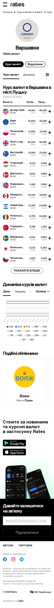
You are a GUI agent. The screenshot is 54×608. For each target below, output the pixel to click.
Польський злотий (21, 131)
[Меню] (5, 4)
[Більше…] (49, 111)
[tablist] (24, 64)
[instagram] (13, 559)
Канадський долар (21, 194)
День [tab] (6, 291)
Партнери (25, 545)
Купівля (41, 291)
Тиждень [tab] (19, 291)
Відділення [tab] (35, 64)
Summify (39, 583)
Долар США (17, 110)
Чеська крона (18, 257)
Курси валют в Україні (29, 12)
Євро (13, 120)
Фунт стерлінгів (19, 141)
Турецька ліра (19, 226)
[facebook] (5, 559)
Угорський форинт (21, 162)
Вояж (24, 396)
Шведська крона (20, 236)
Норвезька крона (20, 184)
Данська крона (19, 173)
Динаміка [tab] (29, 74)
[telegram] (22, 559)
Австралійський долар (24, 152)
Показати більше (27, 270)
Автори (8, 545)
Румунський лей (20, 215)
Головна (7, 12)
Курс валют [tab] (13, 64)
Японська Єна (18, 247)
